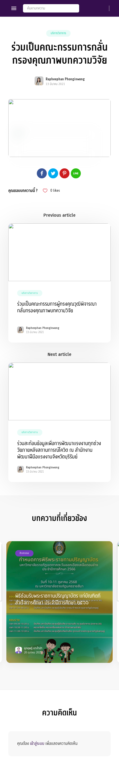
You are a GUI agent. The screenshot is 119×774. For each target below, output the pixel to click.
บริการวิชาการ (58, 33)
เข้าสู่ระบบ (37, 743)
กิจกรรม (24, 553)
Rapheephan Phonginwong (65, 79)
